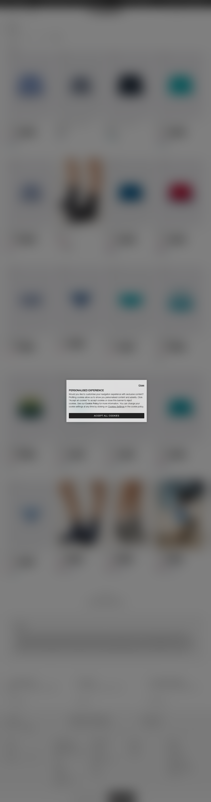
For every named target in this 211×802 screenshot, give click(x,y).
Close (141, 385)
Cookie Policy (92, 403)
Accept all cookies (106, 415)
